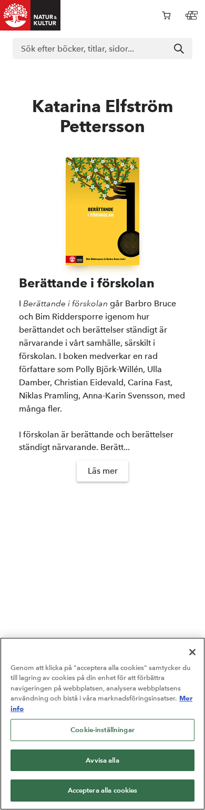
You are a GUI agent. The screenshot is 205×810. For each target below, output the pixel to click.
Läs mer (103, 471)
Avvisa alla (102, 760)
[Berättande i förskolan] (102, 211)
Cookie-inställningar (102, 730)
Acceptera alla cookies (103, 790)
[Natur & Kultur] (30, 15)
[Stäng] (192, 652)
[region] (102, 723)
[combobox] (102, 48)
